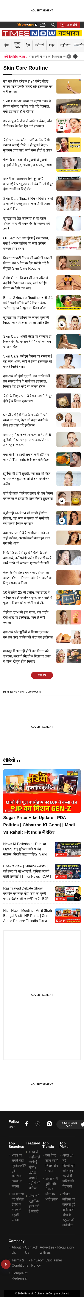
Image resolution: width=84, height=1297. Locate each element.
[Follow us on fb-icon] (26, 1124)
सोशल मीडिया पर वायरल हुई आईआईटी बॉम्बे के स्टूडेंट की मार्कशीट (68, 1209)
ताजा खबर (17, 45)
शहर (51, 45)
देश (28, 45)
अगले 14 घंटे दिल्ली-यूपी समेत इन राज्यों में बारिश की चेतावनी (68, 1170)
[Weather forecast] (43, 25)
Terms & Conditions (20, 1262)
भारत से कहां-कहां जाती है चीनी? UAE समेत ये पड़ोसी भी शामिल (34, 1170)
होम (6, 45)
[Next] (75, 56)
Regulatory (65, 1247)
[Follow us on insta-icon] (49, 1124)
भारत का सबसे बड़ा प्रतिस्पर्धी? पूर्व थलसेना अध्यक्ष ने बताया (18, 1170)
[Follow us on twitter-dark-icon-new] (38, 1124)
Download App (69, 1124)
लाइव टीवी (72, 24)
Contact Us (31, 1249)
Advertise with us (47, 1249)
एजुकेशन (65, 45)
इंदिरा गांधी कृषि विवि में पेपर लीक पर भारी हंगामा (51, 1189)
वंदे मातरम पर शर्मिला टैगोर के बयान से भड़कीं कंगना (18, 1207)
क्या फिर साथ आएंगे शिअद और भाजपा (51, 1163)
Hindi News (10, 691)
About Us (16, 1249)
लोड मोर (42, 675)
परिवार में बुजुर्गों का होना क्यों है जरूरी (34, 1203)
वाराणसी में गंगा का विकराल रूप (48, 56)
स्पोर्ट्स (39, 45)
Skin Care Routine (31, 691)
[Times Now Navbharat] (42, 33)
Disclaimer (54, 1260)
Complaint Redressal (19, 1275)
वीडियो (9, 760)
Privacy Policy (37, 1262)
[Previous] (69, 56)
